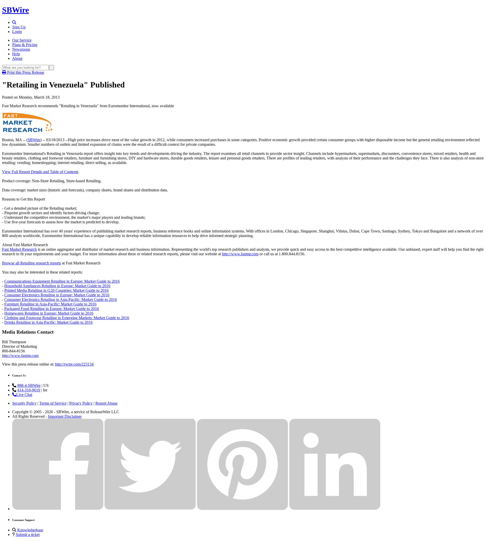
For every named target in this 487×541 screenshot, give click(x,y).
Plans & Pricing (24, 45)
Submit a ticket (28, 534)
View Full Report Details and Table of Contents (40, 172)
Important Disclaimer (65, 416)
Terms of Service (52, 403)
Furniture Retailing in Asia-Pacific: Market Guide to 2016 (50, 304)
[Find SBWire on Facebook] (57, 509)
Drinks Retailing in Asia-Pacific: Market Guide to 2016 (48, 322)
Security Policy (24, 403)
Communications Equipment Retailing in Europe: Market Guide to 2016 (62, 281)
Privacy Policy (81, 403)
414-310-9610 (28, 390)
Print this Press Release (25, 72)
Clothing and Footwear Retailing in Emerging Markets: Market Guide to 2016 (66, 318)
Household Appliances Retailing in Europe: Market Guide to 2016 (57, 286)
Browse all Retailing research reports (31, 263)
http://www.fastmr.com (240, 254)
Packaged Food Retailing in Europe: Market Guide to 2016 (51, 308)
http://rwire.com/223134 (74, 364)
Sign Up (19, 27)
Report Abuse (106, 403)
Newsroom (21, 49)
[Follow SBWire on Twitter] (150, 509)
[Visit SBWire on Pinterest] (242, 509)
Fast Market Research (19, 249)
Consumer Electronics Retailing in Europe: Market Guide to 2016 (56, 295)
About (17, 58)
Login (17, 31)
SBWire (15, 9)
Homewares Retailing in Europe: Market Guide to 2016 (48, 313)
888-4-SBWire (29, 385)
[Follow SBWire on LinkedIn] (334, 509)
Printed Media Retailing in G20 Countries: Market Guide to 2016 (56, 290)
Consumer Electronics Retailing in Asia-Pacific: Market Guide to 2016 (60, 299)
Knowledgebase (30, 530)
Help (16, 54)
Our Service (21, 40)
